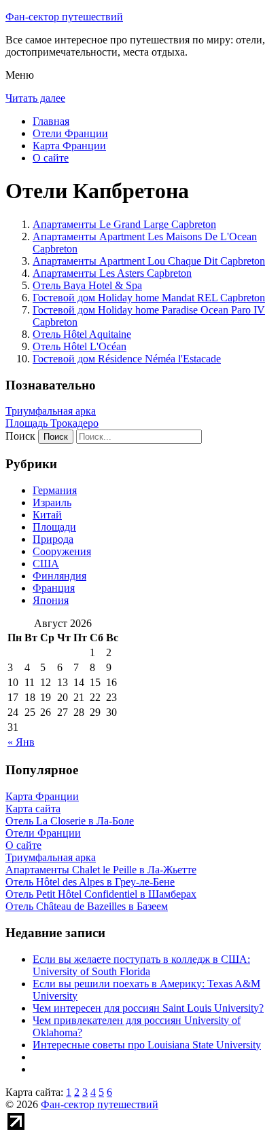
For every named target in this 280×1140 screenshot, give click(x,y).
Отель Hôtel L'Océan (79, 346)
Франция (54, 588)
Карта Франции (69, 145)
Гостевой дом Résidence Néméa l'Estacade (127, 358)
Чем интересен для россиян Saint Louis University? (148, 1008)
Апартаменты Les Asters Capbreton (112, 273)
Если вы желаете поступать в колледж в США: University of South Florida (141, 965)
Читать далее (35, 98)
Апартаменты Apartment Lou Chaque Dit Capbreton (149, 261)
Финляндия (59, 576)
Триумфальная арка (50, 411)
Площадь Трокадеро (52, 423)
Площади (54, 527)
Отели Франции (70, 133)
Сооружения (62, 551)
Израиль (52, 502)
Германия (55, 490)
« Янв (21, 742)
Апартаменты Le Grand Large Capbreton (124, 224)
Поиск (20, 436)
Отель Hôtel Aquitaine (82, 334)
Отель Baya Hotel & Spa (87, 285)
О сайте (51, 158)
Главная (51, 121)
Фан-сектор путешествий (64, 16)
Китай (47, 514)
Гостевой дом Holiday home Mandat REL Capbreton (149, 297)
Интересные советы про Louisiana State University (147, 1044)
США (46, 563)
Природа (53, 539)
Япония (51, 600)
